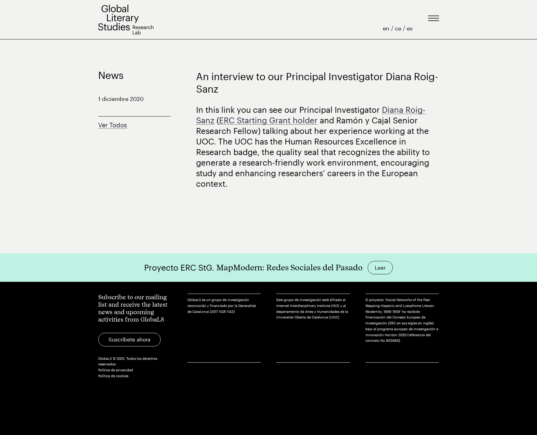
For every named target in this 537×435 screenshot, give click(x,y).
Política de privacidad (115, 370)
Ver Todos (112, 125)
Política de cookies (113, 376)
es (410, 28)
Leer (380, 267)
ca (399, 28)
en (387, 28)
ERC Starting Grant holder (268, 120)
